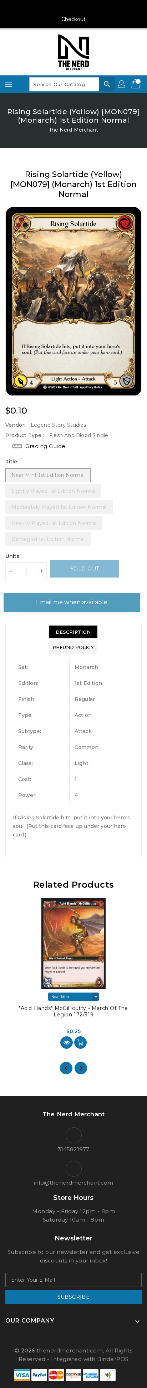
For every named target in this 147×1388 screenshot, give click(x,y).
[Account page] (122, 84)
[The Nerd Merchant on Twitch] (100, 8)
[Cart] (136, 84)
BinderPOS (113, 1359)
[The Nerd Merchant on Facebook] (46, 8)
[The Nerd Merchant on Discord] (87, 8)
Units (12, 556)
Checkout (73, 19)
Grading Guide (45, 446)
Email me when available (71, 602)
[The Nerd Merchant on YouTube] (73, 8)
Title (11, 461)
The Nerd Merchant (73, 130)
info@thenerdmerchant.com (73, 1182)
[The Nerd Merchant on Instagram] (60, 8)
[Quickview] (66, 1042)
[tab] (73, 632)
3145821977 (73, 1149)
